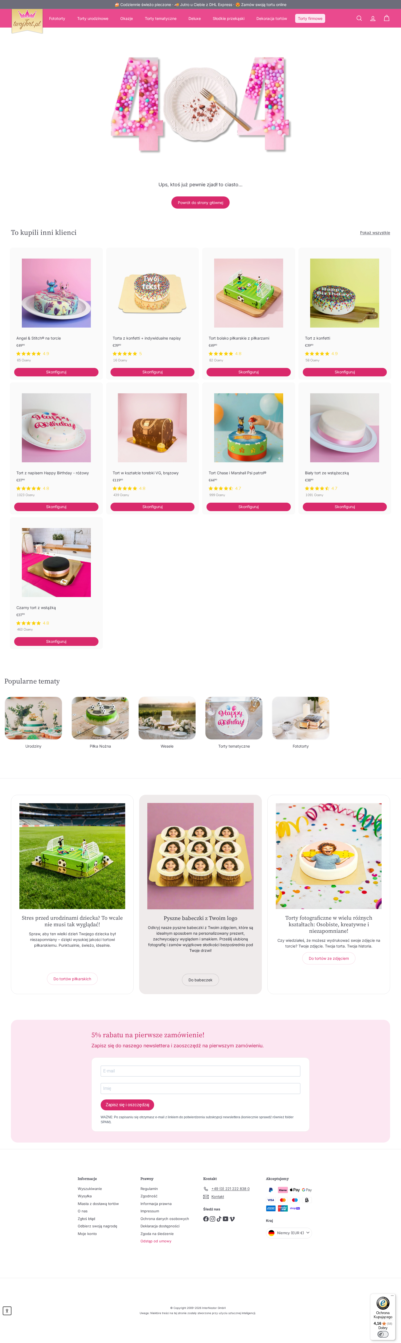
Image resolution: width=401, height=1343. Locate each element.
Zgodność (148, 1196)
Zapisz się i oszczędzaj (127, 1104)
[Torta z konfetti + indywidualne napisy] (152, 308)
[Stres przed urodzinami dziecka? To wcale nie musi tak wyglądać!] (72, 856)
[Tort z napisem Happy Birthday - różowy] (56, 442)
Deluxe (194, 18)
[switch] (383, 1334)
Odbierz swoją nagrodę (97, 1226)
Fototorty (57, 18)
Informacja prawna (156, 1203)
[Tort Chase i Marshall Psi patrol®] (248, 442)
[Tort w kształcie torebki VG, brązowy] (152, 442)
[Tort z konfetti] (345, 308)
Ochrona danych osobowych (164, 1218)
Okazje (126, 18)
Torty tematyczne (160, 18)
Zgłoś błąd (86, 1218)
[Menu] (392, 1297)
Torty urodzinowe (92, 18)
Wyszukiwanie (90, 1188)
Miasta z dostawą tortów (98, 1203)
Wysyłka (85, 1196)
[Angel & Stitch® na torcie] (56, 308)
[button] (7, 1310)
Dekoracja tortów (271, 18)
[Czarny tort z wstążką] (56, 577)
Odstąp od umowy (155, 1241)
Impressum (149, 1211)
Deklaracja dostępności (159, 1226)
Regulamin (149, 1188)
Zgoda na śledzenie (157, 1233)
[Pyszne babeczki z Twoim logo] (200, 856)
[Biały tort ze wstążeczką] (345, 442)
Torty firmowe (310, 18)
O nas (83, 1211)
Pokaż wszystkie (375, 232)
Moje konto (87, 1233)
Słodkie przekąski (228, 18)
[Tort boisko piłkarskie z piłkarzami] (248, 308)
